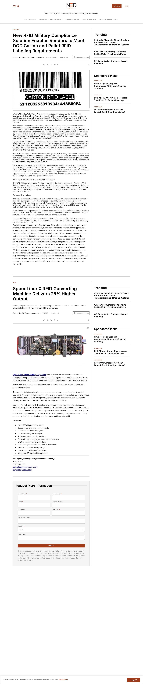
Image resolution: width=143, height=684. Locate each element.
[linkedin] (48, 64)
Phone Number (57, 502)
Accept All (133, 680)
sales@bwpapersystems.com (25, 467)
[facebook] (44, 64)
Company (21, 510)
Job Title (56, 510)
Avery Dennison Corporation (33, 57)
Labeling (16, 29)
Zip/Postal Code (24, 518)
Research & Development (108, 19)
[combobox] (51, 529)
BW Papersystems (29, 313)
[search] (18, 6)
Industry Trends (72, 19)
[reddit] (55, 64)
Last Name (57, 494)
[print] (88, 64)
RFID (14, 282)
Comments (22, 535)
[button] (14, 6)
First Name (22, 494)
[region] (71, 680)
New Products (30, 19)
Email (20, 502)
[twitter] (51, 64)
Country (21, 526)
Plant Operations (89, 19)
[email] (58, 64)
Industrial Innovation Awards (51, 19)
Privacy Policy (63, 679)
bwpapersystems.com (22, 470)
